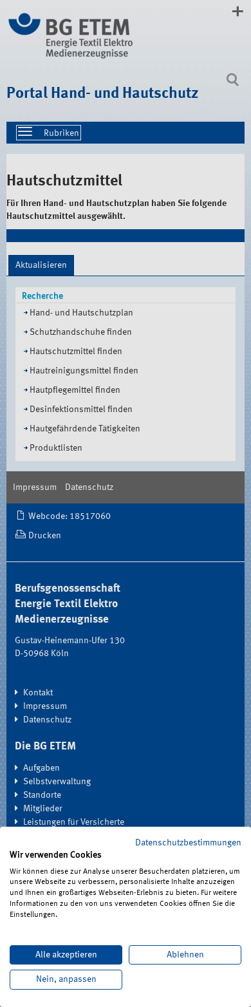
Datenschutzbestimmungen (188, 842)
